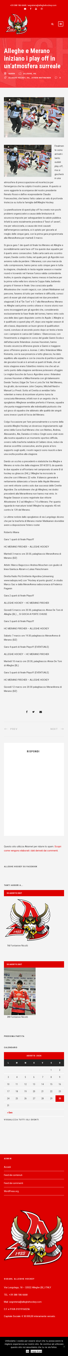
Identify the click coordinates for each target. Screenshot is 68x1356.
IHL (34, 74)
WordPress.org (11, 1191)
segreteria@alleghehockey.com (42, 5)
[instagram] (42, 9)
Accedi (7, 1167)
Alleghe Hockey (17, 78)
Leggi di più (36, 1351)
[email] (25, 9)
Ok (27, 1351)
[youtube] (36, 9)
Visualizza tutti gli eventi (21, 1120)
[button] (34, 922)
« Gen (9, 1112)
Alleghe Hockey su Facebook (20, 866)
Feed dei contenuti (13, 1175)
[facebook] (30, 9)
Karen (12, 74)
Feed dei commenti (13, 1183)
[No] (64, 1346)
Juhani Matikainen (41, 78)
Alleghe (27, 74)
